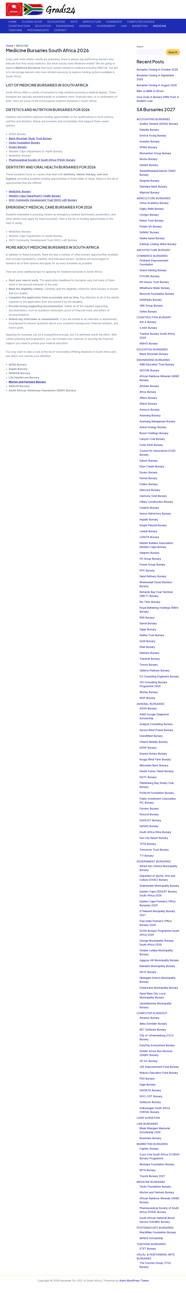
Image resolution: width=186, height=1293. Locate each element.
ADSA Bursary (148, 708)
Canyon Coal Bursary (152, 438)
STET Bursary (148, 1248)
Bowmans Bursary (150, 1138)
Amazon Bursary (149, 1017)
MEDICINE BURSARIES (151, 1181)
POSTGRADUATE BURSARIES (155, 1227)
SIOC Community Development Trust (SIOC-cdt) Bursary (43, 200)
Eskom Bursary (149, 460)
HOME (12, 21)
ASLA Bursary (148, 322)
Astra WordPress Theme (134, 1280)
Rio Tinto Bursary (150, 601)
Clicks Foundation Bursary (24, 142)
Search (140, 46)
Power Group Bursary (152, 564)
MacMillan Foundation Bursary (158, 1232)
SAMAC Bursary (149, 232)
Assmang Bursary (150, 415)
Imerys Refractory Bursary (155, 513)
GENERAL (85, 25)
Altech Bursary (148, 403)
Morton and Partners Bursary (27, 381)
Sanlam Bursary (149, 165)
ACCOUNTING (56, 21)
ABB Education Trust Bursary (157, 364)
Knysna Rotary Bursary (153, 753)
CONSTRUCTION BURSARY (154, 317)
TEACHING (15, 30)
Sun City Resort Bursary (154, 837)
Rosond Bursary (149, 814)
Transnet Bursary (150, 658)
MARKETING (140, 25)
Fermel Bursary (148, 478)
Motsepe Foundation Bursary (157, 1164)
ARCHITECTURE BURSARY (153, 250)
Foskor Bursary (149, 484)
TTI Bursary (147, 855)
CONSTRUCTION (19, 25)
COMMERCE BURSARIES (152, 255)
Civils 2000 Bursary (151, 444)
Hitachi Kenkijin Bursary (154, 741)
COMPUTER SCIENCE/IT (152, 1013)
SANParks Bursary (151, 299)
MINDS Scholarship (151, 1238)
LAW (124, 25)
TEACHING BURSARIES (151, 1244)
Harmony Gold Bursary (153, 495)
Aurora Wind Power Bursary (156, 730)
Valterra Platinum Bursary (155, 670)
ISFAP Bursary (148, 747)
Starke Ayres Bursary (152, 238)
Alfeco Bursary (148, 397)
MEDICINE (159, 25)
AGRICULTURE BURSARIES (153, 198)
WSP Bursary (147, 697)
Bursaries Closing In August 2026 (157, 85)
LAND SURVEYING (148, 1117)
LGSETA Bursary (149, 537)
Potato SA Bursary (151, 226)
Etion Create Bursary (152, 466)
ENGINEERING (65, 25)
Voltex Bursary (148, 311)
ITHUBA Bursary (150, 276)
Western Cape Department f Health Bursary (35, 195)
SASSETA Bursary (150, 1090)
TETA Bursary (148, 843)
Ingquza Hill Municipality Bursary (159, 960)
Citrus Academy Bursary (154, 202)
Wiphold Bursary (149, 192)
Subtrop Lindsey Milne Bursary (158, 244)
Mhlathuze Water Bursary (155, 287)
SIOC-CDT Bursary (151, 1096)
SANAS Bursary (149, 826)
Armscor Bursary (150, 409)
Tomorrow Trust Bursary (154, 849)
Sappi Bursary (148, 629)
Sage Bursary (147, 1084)
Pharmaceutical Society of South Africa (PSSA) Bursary (42, 159)
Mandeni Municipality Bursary (157, 966)
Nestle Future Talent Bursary (157, 771)
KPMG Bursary (148, 147)
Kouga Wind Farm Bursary (155, 759)
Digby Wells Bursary (152, 208)
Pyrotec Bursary (149, 808)
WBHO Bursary (149, 343)
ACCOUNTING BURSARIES (153, 119)
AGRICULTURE (92, 21)
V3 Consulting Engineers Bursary (159, 676)
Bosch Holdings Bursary (154, 433)
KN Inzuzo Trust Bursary (154, 282)
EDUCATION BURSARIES (152, 349)
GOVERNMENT (106, 25)
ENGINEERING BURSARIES (153, 359)
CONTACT (60, 30)
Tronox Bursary (149, 664)
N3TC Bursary (148, 777)
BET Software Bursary (153, 1029)
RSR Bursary (147, 617)
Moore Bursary (148, 159)
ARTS (73, 21)
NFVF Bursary (148, 972)
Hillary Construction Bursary (156, 501)
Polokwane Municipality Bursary (159, 987)
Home (9, 45)
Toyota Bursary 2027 (152, 1176)
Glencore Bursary (150, 490)
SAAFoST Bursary (150, 820)
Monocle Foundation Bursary (157, 293)
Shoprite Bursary (149, 180)
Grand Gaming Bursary (153, 270)
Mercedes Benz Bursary (154, 765)
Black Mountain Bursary (154, 353)
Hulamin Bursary (149, 507)
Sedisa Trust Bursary (152, 635)
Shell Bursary (147, 646)
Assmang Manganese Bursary (157, 421)
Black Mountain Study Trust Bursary (30, 138)
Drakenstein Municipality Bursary (159, 885)
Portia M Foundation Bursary (157, 792)
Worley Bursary (149, 692)
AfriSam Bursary (149, 386)
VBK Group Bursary (151, 305)
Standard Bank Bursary (153, 186)
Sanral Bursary (148, 623)
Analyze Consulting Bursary (156, 724)
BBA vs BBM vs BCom (150, 91)
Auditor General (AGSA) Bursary (159, 123)
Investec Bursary (150, 141)
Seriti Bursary (147, 641)
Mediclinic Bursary (20, 191)
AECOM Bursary (149, 370)
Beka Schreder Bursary (153, 1023)
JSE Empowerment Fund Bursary (159, 1066)
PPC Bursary (147, 570)
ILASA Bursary (148, 327)
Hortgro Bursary (149, 214)
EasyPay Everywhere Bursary (157, 1045)
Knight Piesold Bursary (153, 525)
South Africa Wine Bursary (155, 832)
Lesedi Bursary (148, 531)
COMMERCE (114, 21)
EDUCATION (43, 25)
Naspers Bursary (149, 552)
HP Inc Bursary (149, 1061)
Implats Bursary (149, 519)
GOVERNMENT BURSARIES (154, 861)
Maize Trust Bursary (152, 220)
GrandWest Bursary (151, 735)
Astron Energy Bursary (153, 427)
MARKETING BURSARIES (152, 1143)
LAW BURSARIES (147, 1123)
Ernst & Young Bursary (153, 135)
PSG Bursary (147, 1078)
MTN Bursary (148, 1170)
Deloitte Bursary (149, 129)
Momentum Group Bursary (155, 153)
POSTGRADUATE (38, 30)
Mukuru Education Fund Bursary (159, 1072)
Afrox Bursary (148, 391)
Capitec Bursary (149, 1148)
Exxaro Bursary (18, 147)
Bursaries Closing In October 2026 (157, 69)
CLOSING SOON (32, 21)
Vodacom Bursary (150, 1102)
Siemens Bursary (149, 652)
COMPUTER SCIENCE (140, 21)
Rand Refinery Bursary (153, 576)
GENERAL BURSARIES (150, 703)
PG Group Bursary (150, 558)
